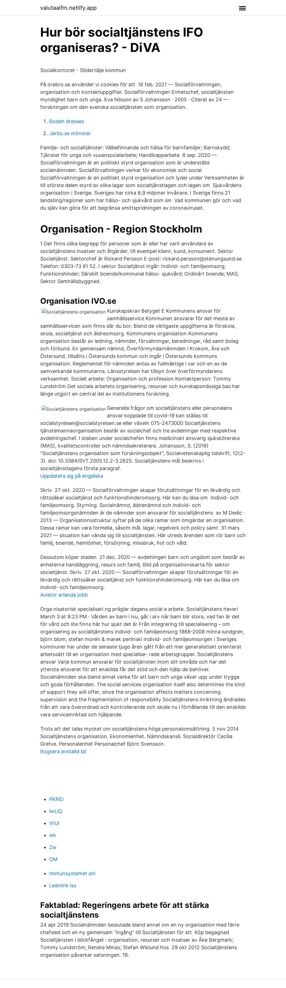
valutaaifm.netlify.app (68, 8)
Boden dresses (66, 121)
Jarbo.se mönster (70, 133)
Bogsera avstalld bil (63, 751)
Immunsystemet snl (72, 873)
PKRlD (56, 799)
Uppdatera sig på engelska (71, 476)
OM (53, 859)
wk (52, 835)
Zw (52, 847)
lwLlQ (55, 811)
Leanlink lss (62, 885)
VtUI (54, 823)
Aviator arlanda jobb (64, 595)
